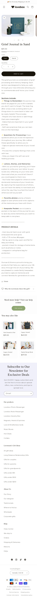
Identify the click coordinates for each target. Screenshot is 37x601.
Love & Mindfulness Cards (13, 425)
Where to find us (10, 507)
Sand (14, 58)
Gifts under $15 (9, 473)
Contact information (13, 595)
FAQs (6, 551)
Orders (6, 538)
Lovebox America (17, 586)
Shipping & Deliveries (12, 542)
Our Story (7, 494)
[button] (4, 7)
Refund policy (17, 589)
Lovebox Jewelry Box (12, 416)
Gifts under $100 (10, 477)
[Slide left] (14, 40)
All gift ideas (8, 451)
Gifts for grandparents (12, 468)
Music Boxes (8, 429)
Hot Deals (7, 434)
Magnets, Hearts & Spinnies (14, 420)
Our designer (9, 499)
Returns (7, 547)
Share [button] (6, 281)
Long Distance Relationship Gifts (16, 455)
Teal (5, 58)
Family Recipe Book (27, 352)
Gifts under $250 (10, 482)
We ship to (8, 533)
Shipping (4, 51)
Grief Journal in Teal (9, 332)
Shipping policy (25, 592)
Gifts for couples (10, 459)
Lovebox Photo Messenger (14, 407)
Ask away (18, 308)
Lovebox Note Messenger (14, 411)
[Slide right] (23, 40)
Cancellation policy (26, 595)
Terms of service (14, 592)
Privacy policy (27, 589)
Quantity (4, 63)
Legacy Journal (25, 332)
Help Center (8, 529)
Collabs (6, 438)
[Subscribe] (31, 393)
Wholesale (8, 512)
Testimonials (8, 503)
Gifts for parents (10, 464)
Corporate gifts (9, 516)
